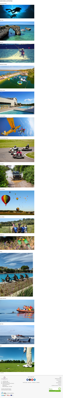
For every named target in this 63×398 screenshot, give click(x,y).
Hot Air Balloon (2, 189)
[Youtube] (32, 380)
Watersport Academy (3, 64)
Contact (59, 384)
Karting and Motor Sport (4, 138)
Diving (1, 251)
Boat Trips (1, 20)
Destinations (58, 382)
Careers (59, 381)
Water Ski (1, 42)
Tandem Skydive (2, 116)
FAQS (60, 377)
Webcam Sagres (58, 378)
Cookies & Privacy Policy (56, 385)
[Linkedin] (34, 380)
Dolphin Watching (3, 298)
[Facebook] (27, 380)
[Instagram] (30, 380)
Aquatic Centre (2, 90)
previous (2, 372)
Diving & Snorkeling (3, 3)
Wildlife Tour (2, 234)
